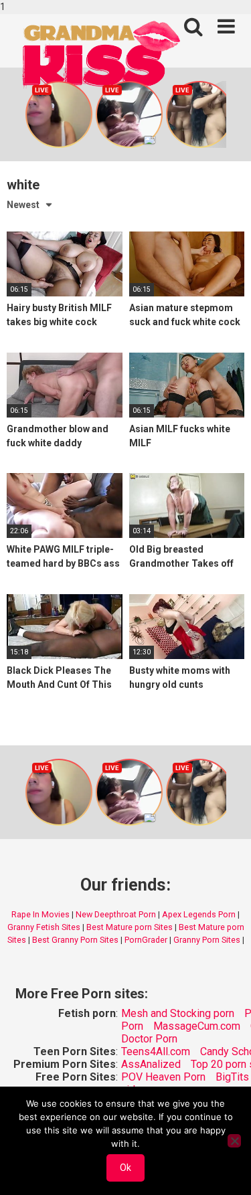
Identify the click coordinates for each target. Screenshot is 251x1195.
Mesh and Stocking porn (177, 1013)
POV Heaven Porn (163, 1077)
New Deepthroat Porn (116, 914)
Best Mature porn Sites (129, 927)
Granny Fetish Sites (43, 927)
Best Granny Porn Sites (75, 940)
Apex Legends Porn (199, 914)
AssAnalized (151, 1064)
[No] (234, 1140)
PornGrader (145, 940)
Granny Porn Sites (206, 940)
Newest (23, 204)
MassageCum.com (196, 1026)
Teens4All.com (155, 1051)
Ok (125, 1167)
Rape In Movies (40, 914)
